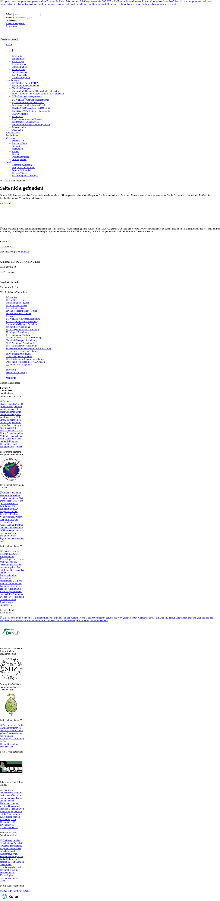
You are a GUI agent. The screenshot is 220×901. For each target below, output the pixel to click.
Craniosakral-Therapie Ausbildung (22, 324)
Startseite (150, 195)
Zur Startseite (6, 203)
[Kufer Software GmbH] (10, 899)
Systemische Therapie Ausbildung (22, 351)
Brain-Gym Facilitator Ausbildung (22, 321)
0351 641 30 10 (7, 246)
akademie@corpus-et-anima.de (14, 251)
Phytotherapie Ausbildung (18, 353)
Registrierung (12, 26)
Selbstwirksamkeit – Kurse (18, 313)
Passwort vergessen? (15, 23)
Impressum (11, 369)
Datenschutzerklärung (16, 372)
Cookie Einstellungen (10, 383)
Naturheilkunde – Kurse (17, 302)
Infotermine (11, 297)
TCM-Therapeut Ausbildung (19, 356)
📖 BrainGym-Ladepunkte (19, 364)
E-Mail (9, 14)
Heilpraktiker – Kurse (16, 300)
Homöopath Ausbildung (17, 332)
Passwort (10, 17)
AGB (8, 375)
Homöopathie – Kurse (16, 305)
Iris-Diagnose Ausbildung (18, 335)
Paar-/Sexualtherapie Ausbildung (21, 345)
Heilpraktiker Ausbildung (18, 327)
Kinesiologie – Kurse (16, 308)
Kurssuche (11, 316)
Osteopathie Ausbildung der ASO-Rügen (25, 362)
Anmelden (11, 21)
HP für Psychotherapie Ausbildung (22, 329)
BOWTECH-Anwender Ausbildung (23, 319)
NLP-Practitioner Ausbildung (20, 343)
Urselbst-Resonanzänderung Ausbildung (25, 359)
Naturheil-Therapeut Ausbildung (21, 340)
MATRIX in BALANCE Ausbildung (23, 337)
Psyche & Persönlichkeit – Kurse (21, 310)
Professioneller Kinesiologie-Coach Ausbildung (28, 348)
